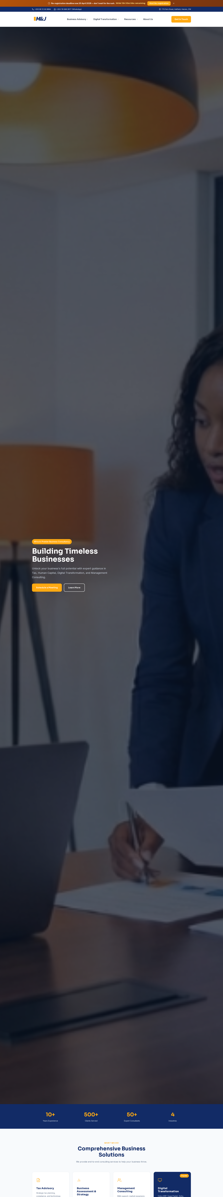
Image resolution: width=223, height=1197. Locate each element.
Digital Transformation (105, 19)
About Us (148, 19)
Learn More (74, 587)
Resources (130, 19)
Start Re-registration (159, 3)
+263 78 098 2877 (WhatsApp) (69, 9)
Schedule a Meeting (47, 587)
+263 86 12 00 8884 (43, 9)
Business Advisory (76, 19)
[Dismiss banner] (173, 3)
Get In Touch (181, 19)
